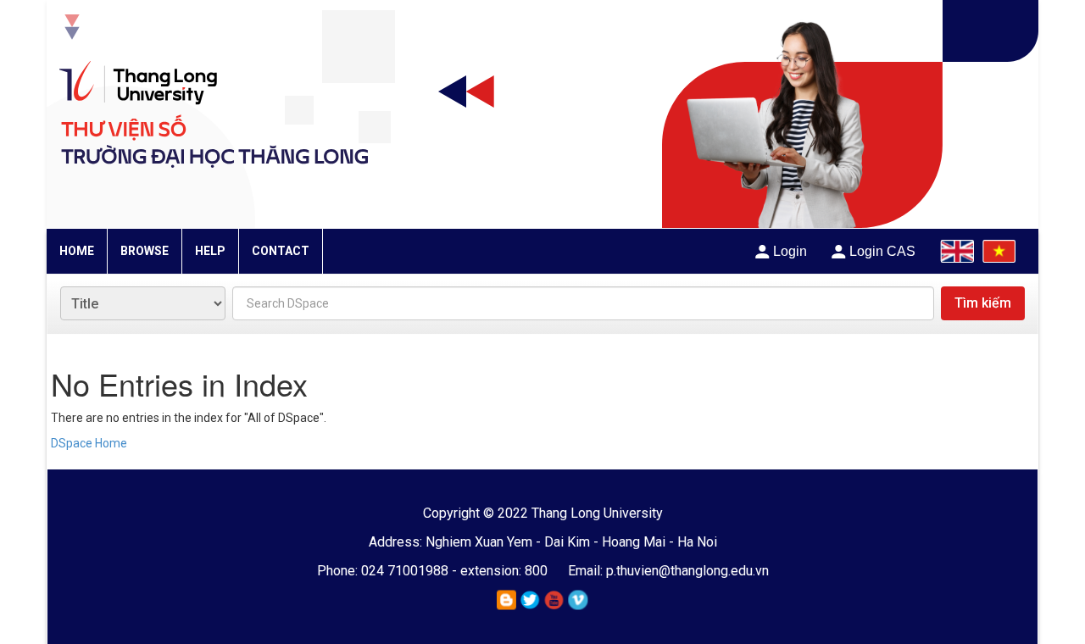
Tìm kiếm (982, 303)
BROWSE (144, 251)
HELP (210, 251)
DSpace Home (89, 443)
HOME (76, 251)
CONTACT (280, 251)
